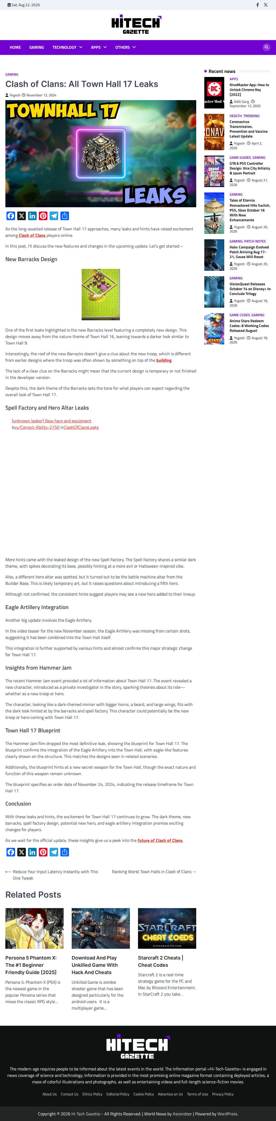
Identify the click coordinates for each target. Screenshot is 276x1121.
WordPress (227, 1114)
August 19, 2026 (249, 303)
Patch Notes (255, 241)
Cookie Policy (143, 1094)
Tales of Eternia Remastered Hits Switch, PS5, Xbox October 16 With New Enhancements (250, 209)
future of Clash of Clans (160, 840)
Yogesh (15, 95)
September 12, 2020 (245, 105)
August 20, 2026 (249, 229)
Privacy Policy (223, 1094)
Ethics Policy (92, 1094)
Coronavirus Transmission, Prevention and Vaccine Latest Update (249, 129)
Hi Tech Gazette (85, 1114)
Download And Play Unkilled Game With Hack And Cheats (95, 965)
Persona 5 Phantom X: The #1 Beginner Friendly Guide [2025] (31, 965)
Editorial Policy (117, 1094)
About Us (50, 1094)
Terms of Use (197, 1094)
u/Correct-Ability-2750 (37, 427)
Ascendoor (182, 1114)
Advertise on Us (170, 1094)
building (164, 360)
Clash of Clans (32, 235)
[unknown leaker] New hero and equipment (51, 420)
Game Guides (240, 158)
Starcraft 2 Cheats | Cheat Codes (160, 961)
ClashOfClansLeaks (81, 427)
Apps (96, 47)
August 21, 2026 (249, 182)
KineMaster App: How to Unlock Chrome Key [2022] (249, 89)
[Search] (267, 47)
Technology (64, 47)
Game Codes (240, 315)
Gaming (36, 47)
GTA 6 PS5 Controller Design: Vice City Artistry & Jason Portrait (250, 168)
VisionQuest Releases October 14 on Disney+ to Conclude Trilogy (250, 288)
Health (236, 116)
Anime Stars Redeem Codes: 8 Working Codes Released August (249, 325)
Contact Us (69, 1094)
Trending (251, 116)
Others (122, 47)
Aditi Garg (241, 101)
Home (15, 47)
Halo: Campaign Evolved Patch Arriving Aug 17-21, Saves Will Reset (249, 251)
